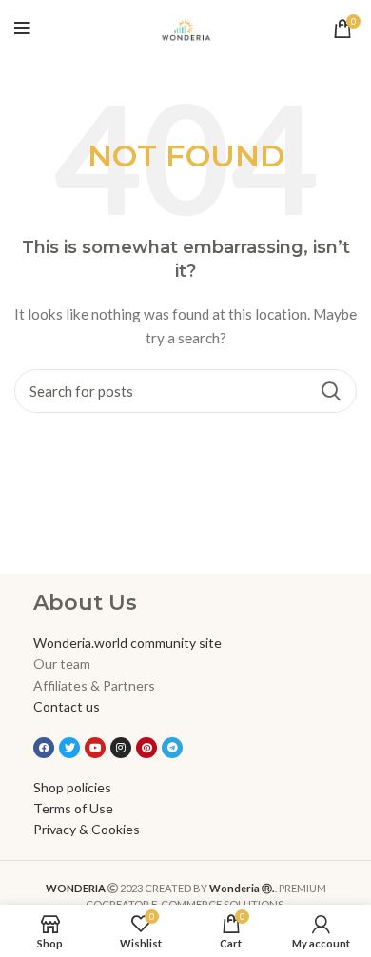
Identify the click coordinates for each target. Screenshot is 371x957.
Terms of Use (73, 808)
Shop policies (72, 787)
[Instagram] (120, 747)
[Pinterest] (146, 747)
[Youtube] (95, 747)
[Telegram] (172, 747)
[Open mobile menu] (22, 29)
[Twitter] (69, 747)
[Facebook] (43, 747)
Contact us (66, 706)
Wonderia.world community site (127, 643)
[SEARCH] (331, 391)
